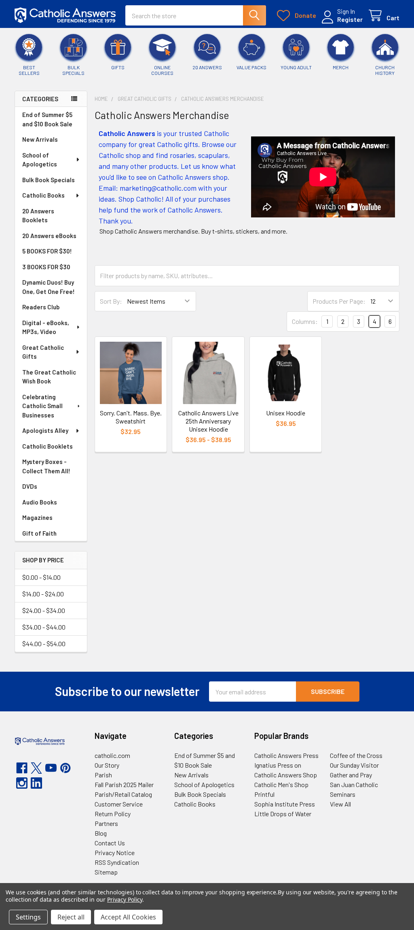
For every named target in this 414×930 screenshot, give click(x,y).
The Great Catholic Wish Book (49, 376)
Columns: (305, 321)
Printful (264, 794)
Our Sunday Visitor (354, 765)
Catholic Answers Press (286, 755)
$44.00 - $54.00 (43, 643)
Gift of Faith (39, 533)
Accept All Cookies (128, 917)
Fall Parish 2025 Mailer (124, 784)
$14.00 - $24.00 (43, 594)
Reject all (70, 917)
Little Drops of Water (282, 813)
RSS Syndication (117, 862)
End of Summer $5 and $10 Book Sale (47, 119)
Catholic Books (43, 195)
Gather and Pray (351, 775)
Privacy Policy (124, 899)
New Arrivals (40, 139)
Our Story (107, 765)
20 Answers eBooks (49, 235)
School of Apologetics (39, 159)
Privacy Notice (115, 852)
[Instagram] (22, 783)
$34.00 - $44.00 (43, 627)
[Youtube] (51, 768)
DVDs (29, 486)
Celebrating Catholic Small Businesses (42, 406)
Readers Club (40, 307)
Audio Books (39, 502)
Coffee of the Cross (356, 755)
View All (340, 804)
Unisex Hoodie (285, 413)
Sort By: (111, 301)
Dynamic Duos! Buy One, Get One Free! (48, 287)
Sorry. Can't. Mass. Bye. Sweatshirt (131, 417)
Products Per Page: (339, 301)
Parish (103, 775)
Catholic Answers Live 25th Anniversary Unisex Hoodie (208, 421)
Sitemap (106, 872)
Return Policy (113, 813)
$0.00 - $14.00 (41, 577)
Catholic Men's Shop (281, 784)
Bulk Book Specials (48, 179)
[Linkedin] (36, 783)
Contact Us (110, 843)
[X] (36, 768)
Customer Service (119, 804)
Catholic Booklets (47, 446)
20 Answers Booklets (38, 215)
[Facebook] (22, 768)
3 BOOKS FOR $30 (46, 266)
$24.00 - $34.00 (43, 610)
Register (350, 19)
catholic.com (112, 755)
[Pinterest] (65, 768)
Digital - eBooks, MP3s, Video (45, 327)
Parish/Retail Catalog (123, 794)
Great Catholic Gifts (43, 352)
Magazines (37, 517)
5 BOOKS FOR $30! (47, 251)
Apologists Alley (45, 430)
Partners (106, 823)
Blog (101, 833)
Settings (28, 917)
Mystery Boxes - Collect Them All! (46, 466)
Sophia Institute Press (284, 804)
